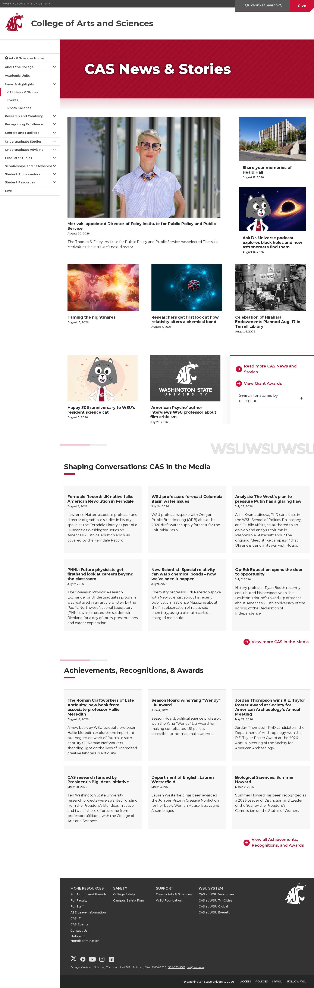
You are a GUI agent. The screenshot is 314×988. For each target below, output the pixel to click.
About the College (19, 67)
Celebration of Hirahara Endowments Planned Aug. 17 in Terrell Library (267, 322)
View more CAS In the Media (280, 642)
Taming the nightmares (91, 317)
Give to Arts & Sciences (174, 894)
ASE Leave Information (88, 912)
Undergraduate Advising (24, 150)
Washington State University (27, 3)
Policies (261, 981)
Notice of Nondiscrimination (84, 938)
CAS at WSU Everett (214, 912)
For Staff (77, 906)
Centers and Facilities (22, 133)
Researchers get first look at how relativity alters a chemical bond (185, 319)
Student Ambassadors (22, 174)
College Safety (124, 894)
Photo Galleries (19, 108)
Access (245, 981)
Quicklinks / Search (262, 5)
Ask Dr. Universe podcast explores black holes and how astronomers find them (272, 242)
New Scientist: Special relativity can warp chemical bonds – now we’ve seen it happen (183, 574)
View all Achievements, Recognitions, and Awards (278, 842)
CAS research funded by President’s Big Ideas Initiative (98, 779)
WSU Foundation (169, 900)
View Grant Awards (263, 383)
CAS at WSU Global (213, 906)
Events (12, 100)
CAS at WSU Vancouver (216, 894)
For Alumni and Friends (88, 894)
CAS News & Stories (22, 92)
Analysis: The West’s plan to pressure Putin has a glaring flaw (268, 499)
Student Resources (20, 182)
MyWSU (277, 981)
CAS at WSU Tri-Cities (215, 900)
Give (302, 6)
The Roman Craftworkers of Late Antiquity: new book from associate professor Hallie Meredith (100, 707)
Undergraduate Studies (23, 141)
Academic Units (17, 76)
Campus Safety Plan (128, 900)
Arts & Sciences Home (26, 58)
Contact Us (79, 930)
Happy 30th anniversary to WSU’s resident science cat (101, 409)
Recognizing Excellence (24, 124)
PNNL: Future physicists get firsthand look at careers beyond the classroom (100, 574)
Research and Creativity (24, 116)
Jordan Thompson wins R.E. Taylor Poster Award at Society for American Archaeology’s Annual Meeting (270, 707)
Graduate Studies (18, 158)
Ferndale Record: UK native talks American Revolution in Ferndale (100, 499)
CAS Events (79, 924)
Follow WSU (297, 981)
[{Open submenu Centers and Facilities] (54, 133)
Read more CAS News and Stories (270, 369)
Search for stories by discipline (258, 398)
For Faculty (78, 900)
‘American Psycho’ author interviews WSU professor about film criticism (183, 412)
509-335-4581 (176, 967)
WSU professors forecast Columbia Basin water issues (186, 499)
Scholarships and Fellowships (29, 166)
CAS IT (75, 918)
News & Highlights (19, 84)
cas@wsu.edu (195, 967)
